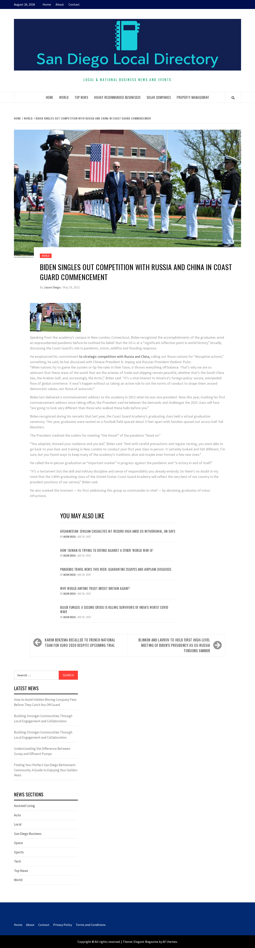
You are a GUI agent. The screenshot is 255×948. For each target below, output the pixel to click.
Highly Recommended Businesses (117, 97)
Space (18, 843)
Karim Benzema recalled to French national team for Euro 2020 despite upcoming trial (80, 642)
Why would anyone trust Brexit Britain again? (95, 588)
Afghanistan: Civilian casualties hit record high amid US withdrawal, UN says (117, 531)
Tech (17, 861)
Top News (81, 97)
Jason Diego (52, 287)
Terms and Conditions (91, 925)
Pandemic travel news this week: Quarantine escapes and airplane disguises (115, 569)
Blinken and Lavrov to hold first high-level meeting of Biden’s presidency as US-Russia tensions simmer (174, 645)
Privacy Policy (62, 925)
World (64, 97)
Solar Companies (159, 97)
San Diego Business (27, 833)
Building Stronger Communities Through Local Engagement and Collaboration (43, 718)
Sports (19, 852)
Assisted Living (24, 806)
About (60, 4)
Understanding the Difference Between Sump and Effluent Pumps (42, 751)
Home (47, 4)
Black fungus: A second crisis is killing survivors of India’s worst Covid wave (114, 609)
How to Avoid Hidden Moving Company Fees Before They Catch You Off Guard (45, 702)
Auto (17, 815)
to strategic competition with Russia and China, (114, 356)
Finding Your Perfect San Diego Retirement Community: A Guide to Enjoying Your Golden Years (45, 770)
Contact (74, 4)
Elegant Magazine (145, 942)
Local (18, 824)
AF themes (170, 942)
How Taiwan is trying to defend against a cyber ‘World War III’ (106, 550)
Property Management (193, 97)
